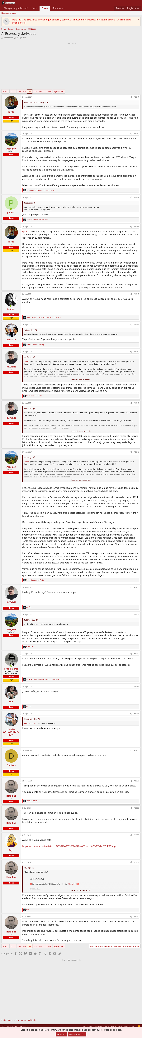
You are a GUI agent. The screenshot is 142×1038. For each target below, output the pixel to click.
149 (35, 91)
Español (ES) (26, 1026)
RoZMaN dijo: (29, 620)
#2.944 (136, 227)
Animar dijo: (29, 330)
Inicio (34, 8)
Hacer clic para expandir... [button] (81, 379)
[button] (65, 8)
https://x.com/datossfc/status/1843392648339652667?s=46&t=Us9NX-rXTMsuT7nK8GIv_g (69, 846)
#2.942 (136, 134)
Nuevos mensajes (8, 13)
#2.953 (136, 686)
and (37, 219)
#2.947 (136, 352)
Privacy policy (116, 1026)
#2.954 (136, 714)
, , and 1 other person (43, 679)
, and (40, 190)
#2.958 (136, 835)
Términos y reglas (102, 1026)
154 (49, 91)
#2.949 (136, 452)
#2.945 (136, 294)
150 (40, 91)
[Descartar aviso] (138, 19)
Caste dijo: (28, 203)
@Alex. (25, 231)
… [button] (14, 91)
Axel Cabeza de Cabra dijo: (35, 102)
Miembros (57, 8)
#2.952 (136, 654)
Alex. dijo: (28, 408)
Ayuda (127, 1026)
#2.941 (136, 97)
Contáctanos (87, 1026)
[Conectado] (11, 209)
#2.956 (136, 781)
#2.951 (136, 614)
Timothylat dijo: (30, 719)
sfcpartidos (8, 37)
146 (19, 91)
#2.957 (136, 808)
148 (29, 91)
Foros (45, 8)
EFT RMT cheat (30, 723)
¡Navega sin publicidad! (15, 8)
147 (24, 91)
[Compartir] (131, 97)
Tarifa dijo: (28, 357)
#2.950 (136, 587)
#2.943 (136, 197)
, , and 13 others (43, 317)
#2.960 (136, 917)
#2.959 (136, 862)
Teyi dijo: (27, 868)
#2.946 (136, 324)
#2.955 (136, 750)
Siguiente (58, 91)
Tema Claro (9, 1026)
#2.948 (136, 403)
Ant (6, 91)
